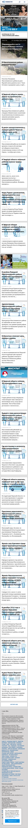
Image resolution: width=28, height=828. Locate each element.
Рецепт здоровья (19, 762)
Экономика (19, 747)
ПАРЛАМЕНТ (4, 759)
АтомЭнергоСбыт (14, 750)
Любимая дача (12, 759)
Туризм (4, 744)
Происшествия (11, 743)
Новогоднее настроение (8, 774)
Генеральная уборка (7, 766)
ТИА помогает (20, 746)
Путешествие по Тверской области (11, 771)
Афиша (12, 751)
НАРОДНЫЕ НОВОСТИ (12, 741)
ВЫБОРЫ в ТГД (5, 750)
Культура (19, 744)
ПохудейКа (5, 769)
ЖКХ (9, 746)
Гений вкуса (5, 754)
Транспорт (4, 746)
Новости (4, 741)
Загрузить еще (14, 704)
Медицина (14, 746)
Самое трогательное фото (8, 765)
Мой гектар (13, 744)
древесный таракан (6, 781)
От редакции (5, 777)
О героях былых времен (8, 768)
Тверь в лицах (5, 756)
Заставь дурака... (6, 763)
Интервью (4, 743)
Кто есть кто (16, 775)
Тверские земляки (12, 749)
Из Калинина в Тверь (7, 760)
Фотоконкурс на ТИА (7, 772)
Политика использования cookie (12, 816)
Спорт (7, 744)
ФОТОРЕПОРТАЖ (5, 751)
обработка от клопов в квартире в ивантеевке (12, 780)
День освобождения (16, 763)
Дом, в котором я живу (8, 757)
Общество (20, 741)
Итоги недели (12, 747)
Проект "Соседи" (19, 768)
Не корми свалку (13, 754)
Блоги (11, 775)
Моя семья (18, 774)
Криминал (19, 743)
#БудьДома (5, 747)
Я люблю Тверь (17, 766)
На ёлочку (17, 757)
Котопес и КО (13, 756)
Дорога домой (18, 753)
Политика (4, 749)
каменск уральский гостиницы (9, 778)
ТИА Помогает (5, 775)
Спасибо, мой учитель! (8, 753)
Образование (21, 749)
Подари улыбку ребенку (8, 762)
